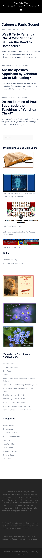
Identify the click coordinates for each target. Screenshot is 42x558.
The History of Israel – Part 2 (14, 399)
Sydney (21, 554)
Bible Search (8, 429)
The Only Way (21, 3)
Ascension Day (8, 364)
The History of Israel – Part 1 (14, 395)
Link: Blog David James (12, 226)
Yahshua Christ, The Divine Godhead (17, 410)
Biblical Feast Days (10, 367)
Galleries (6, 440)
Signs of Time (8, 455)
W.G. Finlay (7, 459)
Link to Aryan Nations (11, 247)
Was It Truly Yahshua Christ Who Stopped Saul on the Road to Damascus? (18, 40)
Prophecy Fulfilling (10, 451)
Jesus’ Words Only (10, 260)
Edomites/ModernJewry (12, 436)
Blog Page (7, 371)
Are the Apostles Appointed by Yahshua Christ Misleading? (19, 74)
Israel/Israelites (9, 444)
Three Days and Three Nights (14, 402)
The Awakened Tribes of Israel (14, 263)
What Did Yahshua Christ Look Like (16, 406)
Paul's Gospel (18, 30)
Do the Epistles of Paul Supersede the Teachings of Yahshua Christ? (19, 107)
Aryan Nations (8, 425)
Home (5, 375)
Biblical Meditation (10, 433)
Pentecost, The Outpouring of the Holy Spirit (20, 385)
